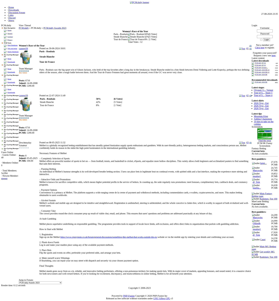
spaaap (4, 178)
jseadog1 (257, 176)
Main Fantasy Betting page (262, 194)
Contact (10, 37)
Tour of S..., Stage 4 (263, 95)
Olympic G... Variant (263, 90)
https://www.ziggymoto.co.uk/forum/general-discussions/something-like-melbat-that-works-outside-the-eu (108, 237)
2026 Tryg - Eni (261, 103)
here (274, 55)
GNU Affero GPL (161, 298)
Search (10, 33)
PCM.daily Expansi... (261, 67)
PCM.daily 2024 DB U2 (262, 70)
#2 (247, 95)
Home (9, 30)
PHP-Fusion (129, 296)
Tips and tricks (12, 48)
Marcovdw (258, 170)
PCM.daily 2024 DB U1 (262, 72)
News (9, 59)
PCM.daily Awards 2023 (54, 28)
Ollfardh (256, 223)
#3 (247, 142)
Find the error (265, 140)
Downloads (11, 62)
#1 (247, 48)
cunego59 (23, 48)
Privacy (10, 40)
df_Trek (256, 182)
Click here (259, 47)
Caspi (262, 239)
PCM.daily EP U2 (260, 63)
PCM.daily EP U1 (260, 65)
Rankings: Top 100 (268, 199)
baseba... (257, 188)
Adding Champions (263, 119)
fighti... (263, 163)
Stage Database (13, 52)
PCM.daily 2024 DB (261, 74)
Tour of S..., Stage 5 (263, 93)
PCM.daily (24, 28)
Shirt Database (13, 45)
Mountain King (261, 116)
